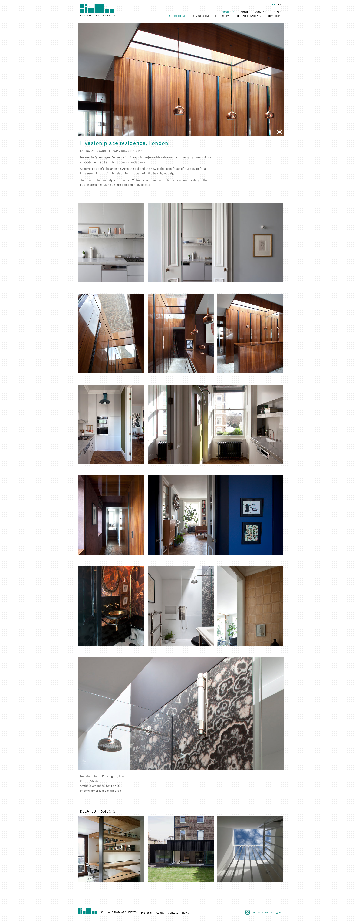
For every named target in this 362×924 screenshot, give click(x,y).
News (277, 12)
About (245, 12)
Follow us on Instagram (267, 912)
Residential (177, 16)
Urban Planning (249, 16)
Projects (228, 12)
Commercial (200, 16)
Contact (261, 12)
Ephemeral (223, 16)
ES (279, 4)
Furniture (274, 16)
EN (273, 4)
